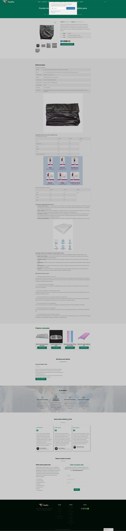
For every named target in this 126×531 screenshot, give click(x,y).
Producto (57, 1)
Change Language (71, 8)
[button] (105, 2)
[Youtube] (84, 508)
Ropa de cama (67, 21)
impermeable (80, 21)
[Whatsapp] (88, 508)
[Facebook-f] (82, 508)
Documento (51, 1)
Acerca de (44, 1)
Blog (63, 1)
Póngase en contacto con (72, 1)
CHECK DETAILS (42, 347)
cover (76, 21)
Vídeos (81, 1)
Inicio (39, 1)
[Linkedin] (86, 508)
